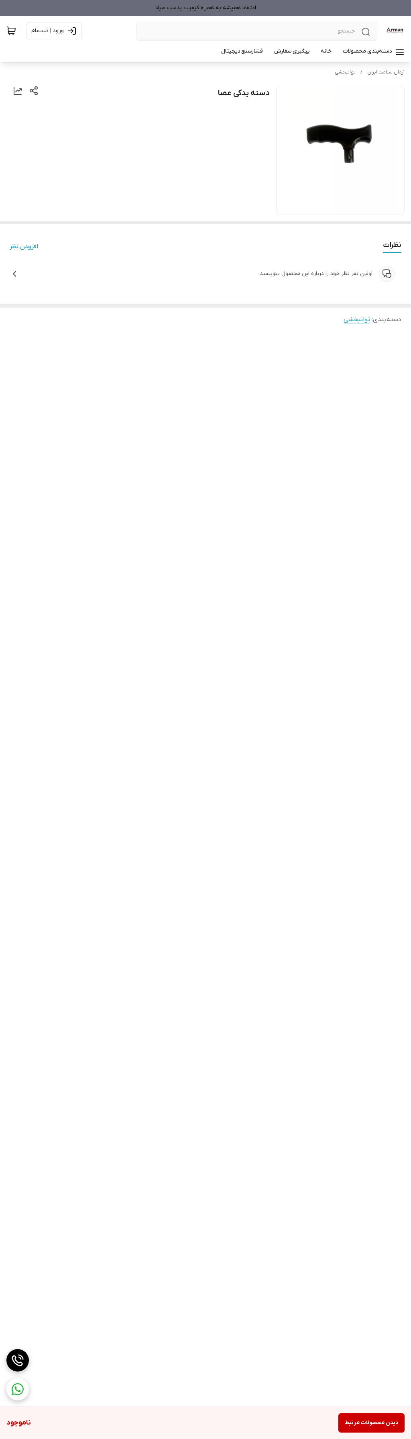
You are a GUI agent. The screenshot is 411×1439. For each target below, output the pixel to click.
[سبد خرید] (11, 31)
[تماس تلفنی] (17, 1360)
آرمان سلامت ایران (386, 72)
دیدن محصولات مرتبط (371, 1423)
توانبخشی (345, 72)
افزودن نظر (24, 247)
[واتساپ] (17, 1389)
